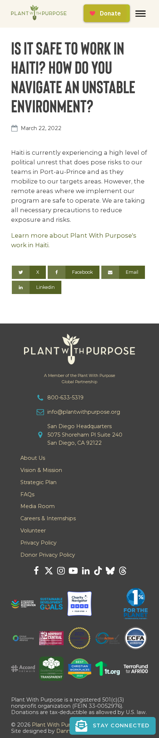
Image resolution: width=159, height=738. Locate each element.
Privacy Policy (38, 542)
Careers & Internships (48, 518)
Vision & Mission (41, 470)
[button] (113, 726)
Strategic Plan (38, 482)
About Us (32, 458)
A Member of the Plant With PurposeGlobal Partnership (79, 378)
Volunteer (33, 530)
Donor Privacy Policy (47, 555)
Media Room (37, 506)
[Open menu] (140, 13)
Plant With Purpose (58, 724)
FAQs (27, 494)
